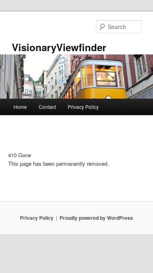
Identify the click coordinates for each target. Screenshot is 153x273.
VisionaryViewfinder (59, 47)
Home (20, 106)
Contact (47, 106)
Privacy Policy (83, 106)
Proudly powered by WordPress (96, 217)
